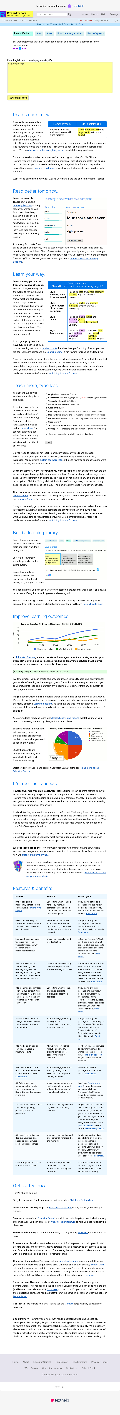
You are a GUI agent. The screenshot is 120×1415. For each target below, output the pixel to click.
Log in (115, 20)
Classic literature (9, 20)
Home (85, 14)
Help (103, 14)
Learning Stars (54, 352)
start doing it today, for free (63, 373)
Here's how (26, 428)
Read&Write (78, 6)
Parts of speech (96, 33)
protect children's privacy (35, 854)
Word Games (31, 1368)
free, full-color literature (63, 1221)
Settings (114, 14)
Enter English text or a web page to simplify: (29, 60)
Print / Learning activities (70, 33)
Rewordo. (83, 1232)
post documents (85, 1125)
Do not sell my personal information (60, 1374)
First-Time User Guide (60, 1207)
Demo (94, 14)
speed (81, 135)
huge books (84, 132)
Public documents (28, 20)
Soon (88, 129)
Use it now (88, 1275)
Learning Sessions (22, 205)
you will (95, 129)
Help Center (61, 1362)
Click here (52, 1289)
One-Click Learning (68, 1261)
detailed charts (49, 348)
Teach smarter (85, 20)
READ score (21, 1076)
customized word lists (51, 460)
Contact (69, 1303)
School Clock (98, 1264)
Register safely (102, 20)
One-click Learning (52, 1368)
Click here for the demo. (82, 1200)
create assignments (94, 1128)
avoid (91, 291)
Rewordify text (18, 97)
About (26, 1362)
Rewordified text (22, 33)
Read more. (91, 913)
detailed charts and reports (65, 718)
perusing (73, 305)
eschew (94, 303)
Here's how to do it (92, 604)
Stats (38, 33)
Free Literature (79, 1362)
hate (81, 291)
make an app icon (93, 1055)
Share (49, 33)
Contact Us (71, 1368)
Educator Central (25, 657)
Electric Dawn (20, 1296)
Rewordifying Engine (44, 168)
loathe (82, 303)
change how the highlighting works (46, 150)
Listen (81, 129)
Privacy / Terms (99, 1362)
